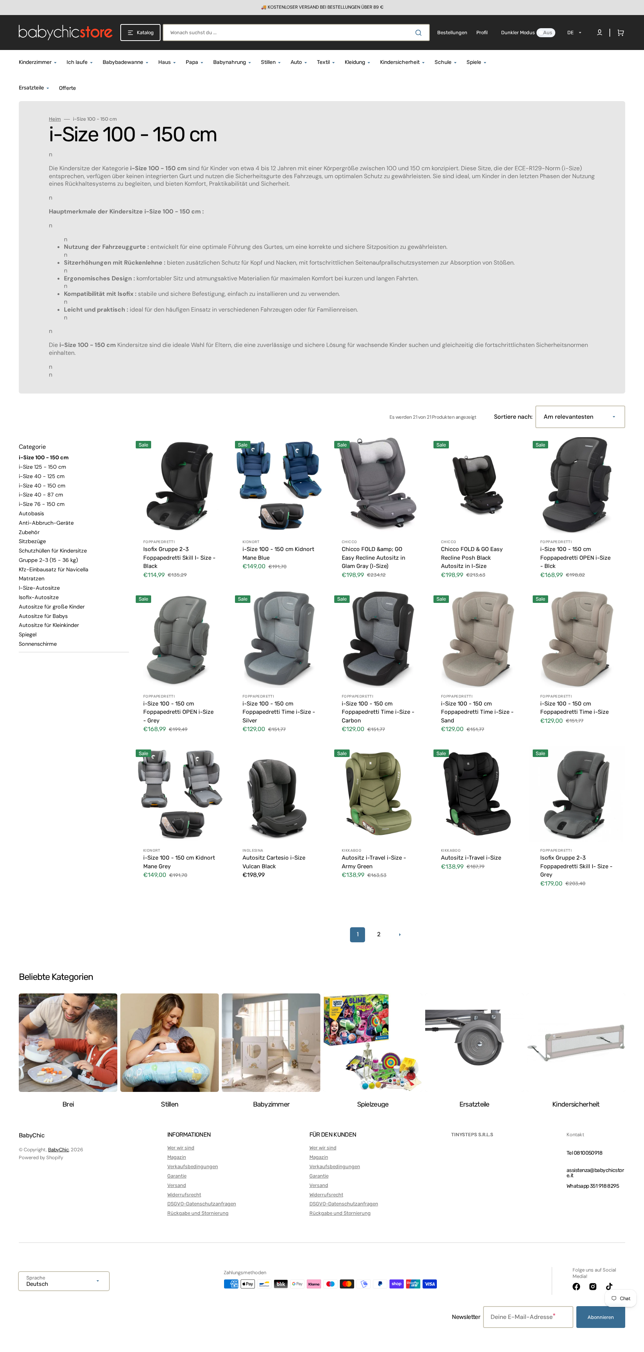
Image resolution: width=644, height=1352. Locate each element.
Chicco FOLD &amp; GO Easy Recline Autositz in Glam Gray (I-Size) (373, 557)
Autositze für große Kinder (52, 606)
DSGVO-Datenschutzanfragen (201, 1204)
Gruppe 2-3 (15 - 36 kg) (48, 560)
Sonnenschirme (38, 643)
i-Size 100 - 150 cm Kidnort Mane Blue (278, 553)
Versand (176, 1185)
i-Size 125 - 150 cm (42, 466)
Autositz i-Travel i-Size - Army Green (374, 862)
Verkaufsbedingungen (192, 1166)
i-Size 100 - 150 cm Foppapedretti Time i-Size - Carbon (378, 712)
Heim (55, 119)
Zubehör (29, 532)
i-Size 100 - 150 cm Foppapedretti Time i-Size (574, 708)
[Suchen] (420, 32)
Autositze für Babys (43, 616)
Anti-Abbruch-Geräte (46, 522)
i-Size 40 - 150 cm (42, 485)
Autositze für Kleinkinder (49, 625)
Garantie (176, 1176)
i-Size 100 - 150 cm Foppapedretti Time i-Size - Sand (477, 712)
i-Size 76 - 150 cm (42, 504)
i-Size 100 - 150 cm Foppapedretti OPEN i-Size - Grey (178, 712)
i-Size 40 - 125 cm (42, 476)
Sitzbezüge (32, 541)
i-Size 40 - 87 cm (41, 494)
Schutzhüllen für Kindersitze (53, 550)
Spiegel (27, 634)
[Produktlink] (180, 513)
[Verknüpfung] (322, 7)
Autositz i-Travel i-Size (471, 857)
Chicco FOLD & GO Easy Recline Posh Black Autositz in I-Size (472, 557)
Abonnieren (601, 1317)
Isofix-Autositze (39, 597)
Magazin (176, 1157)
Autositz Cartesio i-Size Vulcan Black (273, 862)
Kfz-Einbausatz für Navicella (53, 569)
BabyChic (58, 1149)
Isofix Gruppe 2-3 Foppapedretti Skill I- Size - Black (179, 557)
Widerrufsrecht (184, 1195)
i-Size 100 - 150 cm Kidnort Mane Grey (179, 862)
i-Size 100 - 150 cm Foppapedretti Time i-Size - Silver (278, 712)
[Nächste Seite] (399, 934)
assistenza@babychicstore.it (595, 1173)
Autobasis (31, 513)
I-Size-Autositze (39, 587)
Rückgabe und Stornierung (198, 1213)
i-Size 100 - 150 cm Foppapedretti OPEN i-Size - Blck (575, 557)
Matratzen (31, 578)
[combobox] (296, 32)
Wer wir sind (180, 1148)
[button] (619, 32)
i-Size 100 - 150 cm (44, 457)
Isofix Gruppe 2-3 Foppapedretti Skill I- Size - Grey (576, 866)
